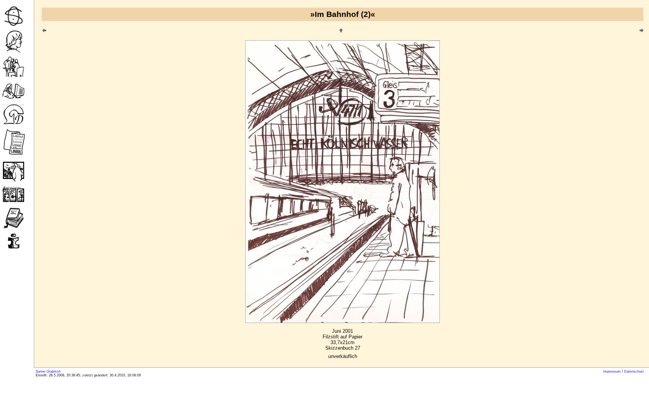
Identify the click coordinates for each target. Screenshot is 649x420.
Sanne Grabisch (48, 371)
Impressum (612, 371)
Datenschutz (634, 371)
